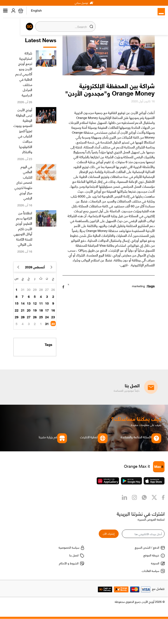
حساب (12, 10)
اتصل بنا (73, 555)
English (36, 11)
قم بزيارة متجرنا (48, 437)
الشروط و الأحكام (68, 563)
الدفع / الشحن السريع (147, 547)
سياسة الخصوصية (69, 547)
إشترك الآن (109, 533)
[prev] (51, 266)
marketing (138, 285)
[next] (18, 266)
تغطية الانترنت (89, 437)
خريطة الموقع (151, 555)
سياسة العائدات (150, 570)
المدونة (155, 563)
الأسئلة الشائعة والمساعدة (136, 437)
